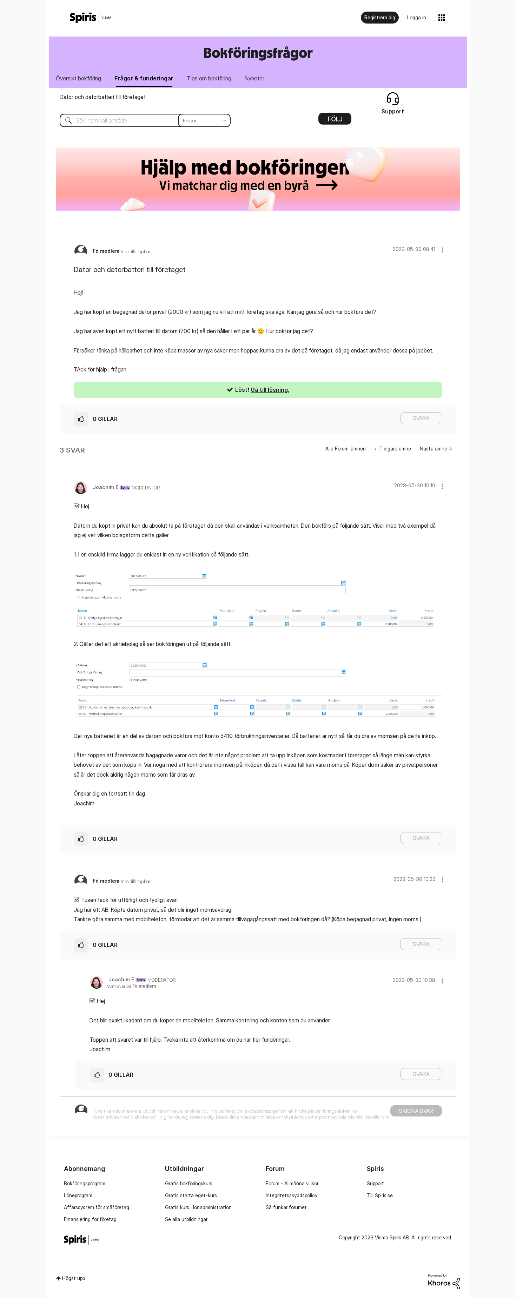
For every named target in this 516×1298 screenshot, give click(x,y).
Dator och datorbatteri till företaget (103, 96)
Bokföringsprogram (84, 1183)
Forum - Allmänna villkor (292, 1183)
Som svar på (131, 986)
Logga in (416, 17)
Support (375, 1183)
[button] (442, 249)
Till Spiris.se (380, 1195)
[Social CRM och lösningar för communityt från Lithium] (444, 1281)
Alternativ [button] (335, 121)
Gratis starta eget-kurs (191, 1195)
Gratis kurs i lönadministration (198, 1207)
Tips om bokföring (209, 78)
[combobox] (140, 120)
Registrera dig (379, 17)
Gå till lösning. (270, 389)
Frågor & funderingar (143, 78)
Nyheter (254, 78)
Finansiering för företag (90, 1219)
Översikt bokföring (78, 78)
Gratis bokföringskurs (188, 1183)
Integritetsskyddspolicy (291, 1195)
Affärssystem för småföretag (96, 1207)
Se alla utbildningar (186, 1219)
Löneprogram (78, 1195)
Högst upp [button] (73, 1278)
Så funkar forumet (286, 1207)
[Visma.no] (90, 18)
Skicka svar (416, 1110)
